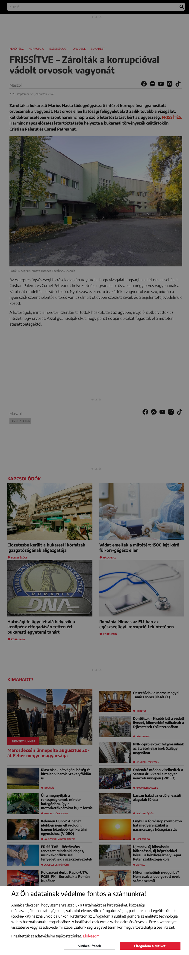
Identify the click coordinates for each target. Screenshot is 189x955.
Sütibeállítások (89, 946)
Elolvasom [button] (91, 936)
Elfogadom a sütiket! (150, 946)
